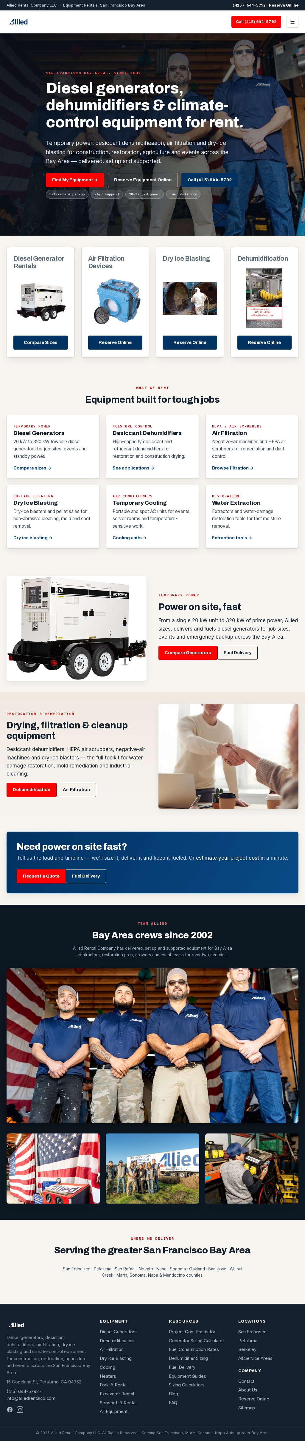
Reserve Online (283, 5)
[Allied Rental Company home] (18, 21)
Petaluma (247, 1340)
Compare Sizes (40, 342)
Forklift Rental (113, 1385)
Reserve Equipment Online (143, 179)
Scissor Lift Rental (118, 1403)
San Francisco (252, 1332)
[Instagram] (20, 1409)
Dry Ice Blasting (116, 1358)
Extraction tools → (232, 537)
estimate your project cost (227, 858)
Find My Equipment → (75, 179)
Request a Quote (41, 876)
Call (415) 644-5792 (256, 21)
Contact (246, 1381)
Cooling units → (130, 537)
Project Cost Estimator (192, 1332)
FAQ (173, 1403)
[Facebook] (10, 1409)
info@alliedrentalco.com (31, 1398)
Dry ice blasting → (33, 537)
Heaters (108, 1376)
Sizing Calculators (187, 1385)
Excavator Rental (117, 1394)
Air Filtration (76, 789)
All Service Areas (255, 1358)
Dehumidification (31, 789)
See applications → (134, 467)
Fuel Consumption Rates (194, 1349)
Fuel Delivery (237, 652)
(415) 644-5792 (249, 5)
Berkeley (247, 1349)
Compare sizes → (32, 467)
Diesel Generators (118, 1332)
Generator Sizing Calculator (196, 1340)
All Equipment (113, 1411)
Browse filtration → (233, 467)
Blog (173, 1394)
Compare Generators (188, 652)
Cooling (107, 1367)
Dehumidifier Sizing (188, 1358)
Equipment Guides (187, 1376)
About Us (247, 1390)
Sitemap (246, 1408)
